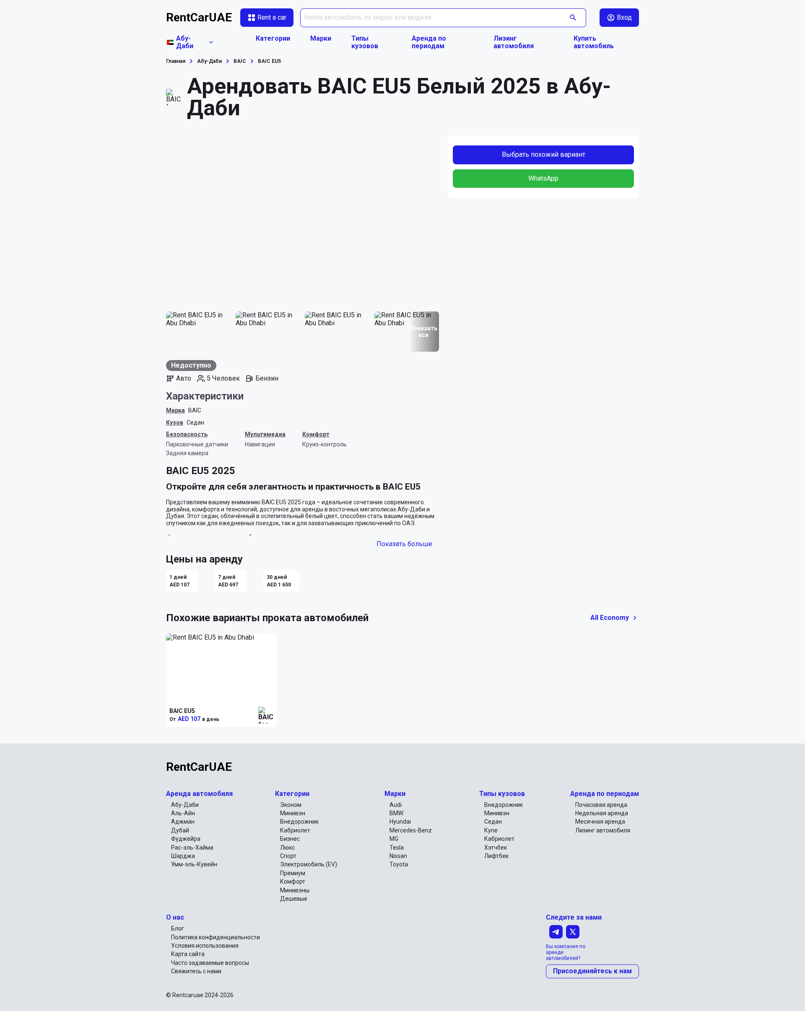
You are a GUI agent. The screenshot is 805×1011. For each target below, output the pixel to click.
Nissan (398, 856)
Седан (195, 422)
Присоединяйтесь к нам (592, 971)
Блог (177, 928)
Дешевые (293, 898)
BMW (396, 813)
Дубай (180, 830)
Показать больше (404, 544)
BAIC (194, 410)
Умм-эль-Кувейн (194, 864)
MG (394, 838)
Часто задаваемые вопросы (210, 962)
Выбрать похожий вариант (543, 154)
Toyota (399, 864)
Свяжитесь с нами (196, 971)
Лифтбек (496, 856)
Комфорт (292, 881)
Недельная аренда (601, 813)
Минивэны (294, 890)
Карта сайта (188, 954)
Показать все (423, 331)
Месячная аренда (600, 821)
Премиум (292, 873)
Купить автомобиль (594, 42)
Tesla (397, 847)
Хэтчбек (495, 847)
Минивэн (292, 813)
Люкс (287, 847)
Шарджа (183, 856)
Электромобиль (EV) (308, 864)
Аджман (183, 821)
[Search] (573, 17)
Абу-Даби (185, 804)
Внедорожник (299, 821)
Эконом (290, 804)
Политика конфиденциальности (215, 937)
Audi (396, 804)
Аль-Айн (183, 813)
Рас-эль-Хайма (192, 847)
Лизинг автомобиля (513, 42)
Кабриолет (295, 830)
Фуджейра (185, 838)
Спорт (288, 856)
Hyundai (400, 821)
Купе (491, 830)
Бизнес (290, 838)
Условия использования (205, 945)
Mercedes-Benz (411, 830)
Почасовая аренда (601, 804)
